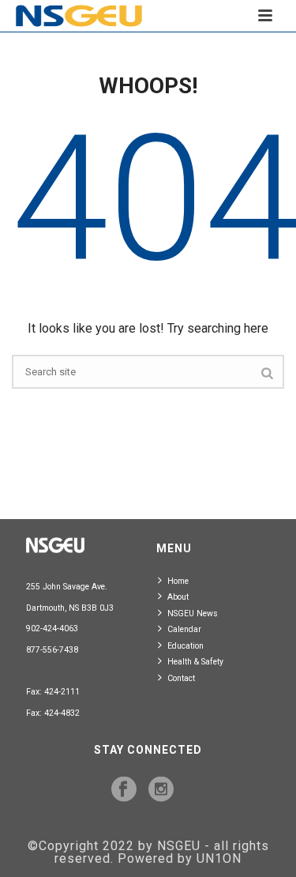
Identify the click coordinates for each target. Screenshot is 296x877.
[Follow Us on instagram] (161, 790)
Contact (181, 678)
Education (185, 646)
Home (178, 581)
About (178, 597)
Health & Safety (195, 662)
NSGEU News (192, 613)
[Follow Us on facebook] (124, 790)
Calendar (184, 629)
